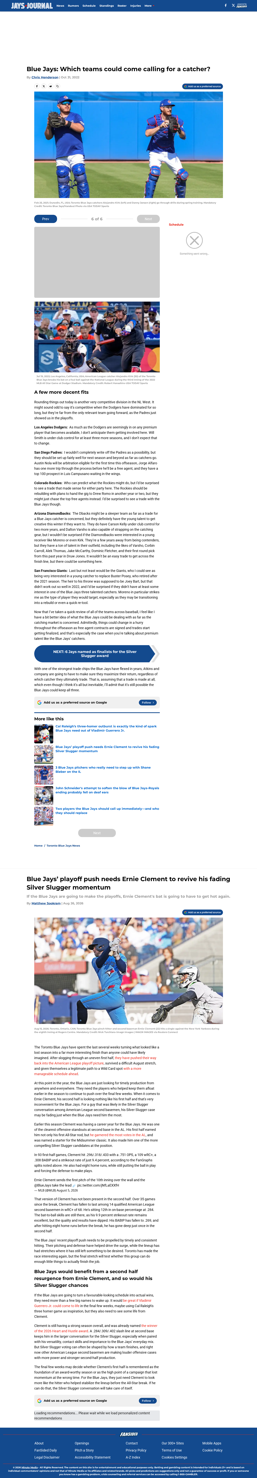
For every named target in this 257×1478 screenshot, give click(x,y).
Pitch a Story (84, 1450)
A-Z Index (133, 1457)
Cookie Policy (212, 1450)
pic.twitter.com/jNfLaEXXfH (98, 1185)
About (39, 1443)
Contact (132, 1443)
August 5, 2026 (67, 1190)
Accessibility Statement (93, 1457)
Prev (45, 219)
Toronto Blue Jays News (63, 845)
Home (38, 845)
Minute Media (29, 1467)
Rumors (73, 5)
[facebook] (226, 5)
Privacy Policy (136, 1450)
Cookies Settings (174, 1457)
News (60, 5)
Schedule (89, 5)
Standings (106, 5)
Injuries (135, 5)
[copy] (57, 86)
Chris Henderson (45, 77)
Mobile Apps (211, 1443)
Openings (82, 1443)
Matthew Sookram (46, 903)
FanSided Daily (45, 1450)
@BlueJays (42, 1185)
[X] (233, 5)
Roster (122, 5)
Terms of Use (172, 1450)
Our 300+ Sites (173, 1443)
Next (148, 219)
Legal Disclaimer (47, 1457)
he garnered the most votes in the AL (117, 1135)
